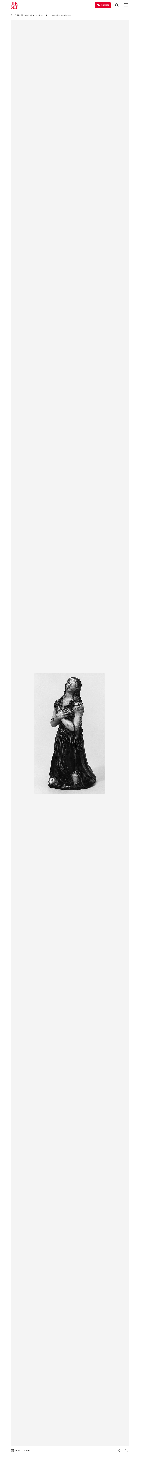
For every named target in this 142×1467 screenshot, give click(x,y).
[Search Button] (117, 5)
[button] (69, 733)
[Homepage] (14, 5)
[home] (12, 15)
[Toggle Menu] (126, 5)
